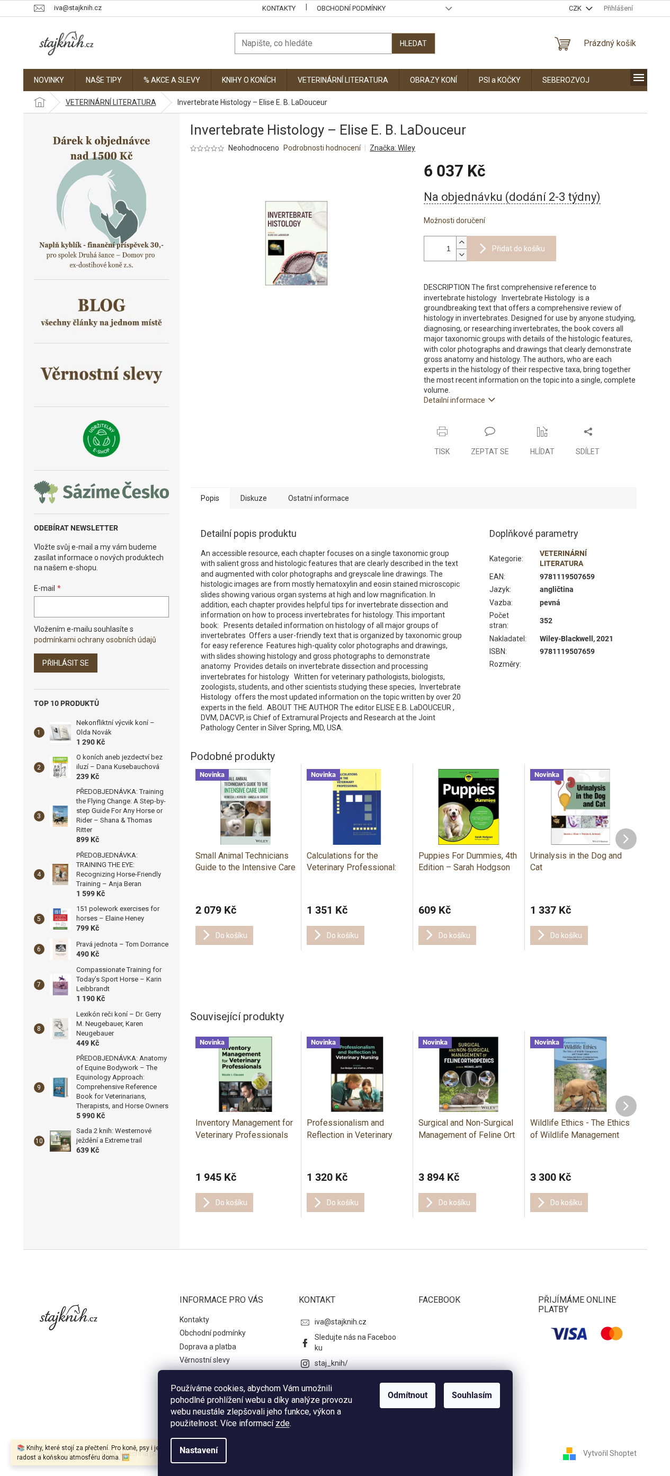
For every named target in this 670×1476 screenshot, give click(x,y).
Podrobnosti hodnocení (322, 148)
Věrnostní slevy (205, 1360)
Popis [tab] (210, 498)
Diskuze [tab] (253, 498)
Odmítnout (407, 1395)
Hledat (413, 43)
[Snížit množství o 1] (461, 255)
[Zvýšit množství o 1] (461, 242)
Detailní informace (454, 400)
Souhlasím (472, 1395)
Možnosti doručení (454, 220)
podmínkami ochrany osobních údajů (95, 639)
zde (282, 1423)
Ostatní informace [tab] (318, 498)
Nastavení (199, 1450)
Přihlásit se (65, 663)
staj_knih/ (331, 1363)
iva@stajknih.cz (341, 1322)
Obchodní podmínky (351, 8)
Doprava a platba (208, 1346)
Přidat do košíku (518, 248)
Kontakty (279, 8)
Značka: (392, 148)
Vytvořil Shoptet (610, 1452)
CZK (576, 8)
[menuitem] (49, 80)
